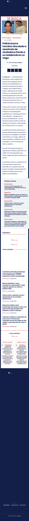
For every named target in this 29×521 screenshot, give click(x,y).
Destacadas (6, 37)
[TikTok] (12, 518)
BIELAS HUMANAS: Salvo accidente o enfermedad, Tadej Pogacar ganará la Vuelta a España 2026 (16, 196)
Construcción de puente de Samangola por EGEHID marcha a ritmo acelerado (15, 187)
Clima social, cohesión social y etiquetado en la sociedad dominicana (14, 204)
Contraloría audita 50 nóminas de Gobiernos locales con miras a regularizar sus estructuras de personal (7, 359)
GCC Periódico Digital (15, 62)
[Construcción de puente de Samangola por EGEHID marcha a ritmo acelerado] (14, 260)
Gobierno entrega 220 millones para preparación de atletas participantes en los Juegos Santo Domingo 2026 (21, 359)
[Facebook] (9, 70)
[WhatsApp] (20, 70)
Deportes (7, 192)
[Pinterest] (16, 70)
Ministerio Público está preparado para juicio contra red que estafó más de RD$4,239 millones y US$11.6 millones (15, 214)
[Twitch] (16, 518)
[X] (12, 70)
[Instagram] (8, 518)
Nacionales (16, 37)
